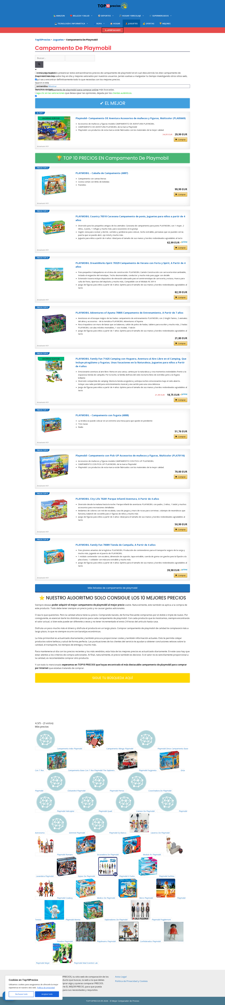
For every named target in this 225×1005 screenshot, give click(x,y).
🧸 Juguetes (131, 23)
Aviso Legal (121, 976)
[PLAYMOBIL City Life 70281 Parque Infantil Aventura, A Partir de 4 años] (54, 510)
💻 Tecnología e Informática (70, 23)
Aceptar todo (47, 994)
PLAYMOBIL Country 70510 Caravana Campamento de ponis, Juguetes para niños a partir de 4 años (130, 218)
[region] (34, 988)
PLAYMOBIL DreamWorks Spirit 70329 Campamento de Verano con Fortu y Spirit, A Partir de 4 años (130, 264)
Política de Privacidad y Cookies (131, 981)
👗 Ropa (97, 23)
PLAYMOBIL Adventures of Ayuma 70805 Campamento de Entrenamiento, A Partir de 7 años (129, 312)
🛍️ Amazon (59, 15)
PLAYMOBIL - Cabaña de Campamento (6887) (102, 173)
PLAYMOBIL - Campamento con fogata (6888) (102, 415)
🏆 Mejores (164, 23)
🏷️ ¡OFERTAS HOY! (113, 30)
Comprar (182, 139)
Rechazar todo (21, 994)
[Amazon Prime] (183, 242)
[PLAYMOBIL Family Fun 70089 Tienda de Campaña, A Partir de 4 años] (54, 556)
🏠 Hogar (115, 23)
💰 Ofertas (148, 23)
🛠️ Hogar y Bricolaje (130, 15)
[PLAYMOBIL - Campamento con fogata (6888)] (54, 424)
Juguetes (58, 39)
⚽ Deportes (104, 15)
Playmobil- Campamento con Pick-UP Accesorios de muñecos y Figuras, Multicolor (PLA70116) (130, 455)
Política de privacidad (46, 987)
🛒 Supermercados (159, 15)
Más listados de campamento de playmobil (112, 587)
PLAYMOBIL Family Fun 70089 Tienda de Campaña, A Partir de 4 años (115, 544)
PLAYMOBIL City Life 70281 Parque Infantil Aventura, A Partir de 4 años (117, 498)
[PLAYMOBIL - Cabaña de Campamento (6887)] (54, 184)
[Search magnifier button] (39, 64)
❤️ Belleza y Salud (79, 15)
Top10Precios (42, 39)
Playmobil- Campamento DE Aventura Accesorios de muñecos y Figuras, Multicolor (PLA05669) (131, 118)
